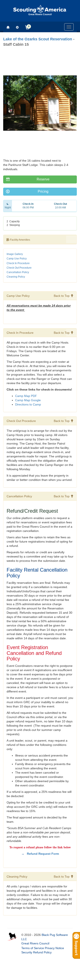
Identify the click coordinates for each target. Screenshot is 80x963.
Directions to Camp (28, 404)
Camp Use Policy (17, 258)
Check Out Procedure (19, 267)
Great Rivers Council (35, 943)
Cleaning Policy (16, 276)
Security (26, 952)
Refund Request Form (43, 853)
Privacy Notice (54, 948)
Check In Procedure (18, 263)
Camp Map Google (28, 400)
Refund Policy (42, 952)
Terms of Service (32, 948)
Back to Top (62, 295)
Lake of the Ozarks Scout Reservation (37, 39)
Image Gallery (15, 254)
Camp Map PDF (26, 396)
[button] (8, 103)
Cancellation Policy (18, 272)
